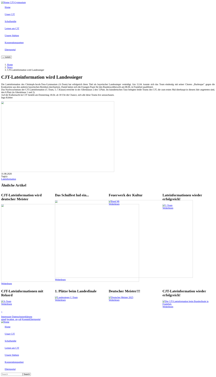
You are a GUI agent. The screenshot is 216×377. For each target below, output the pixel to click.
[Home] (5, 2)
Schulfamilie (10, 21)
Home (7, 7)
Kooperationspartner (14, 42)
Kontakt (26, 319)
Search (27, 374)
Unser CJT (10, 14)
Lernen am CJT (12, 28)
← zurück (6, 57)
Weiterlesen (6, 283)
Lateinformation (8, 179)
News (9, 67)
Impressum (6, 316)
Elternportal (10, 49)
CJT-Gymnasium (18, 2)
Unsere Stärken (12, 35)
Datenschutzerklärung (22, 316)
